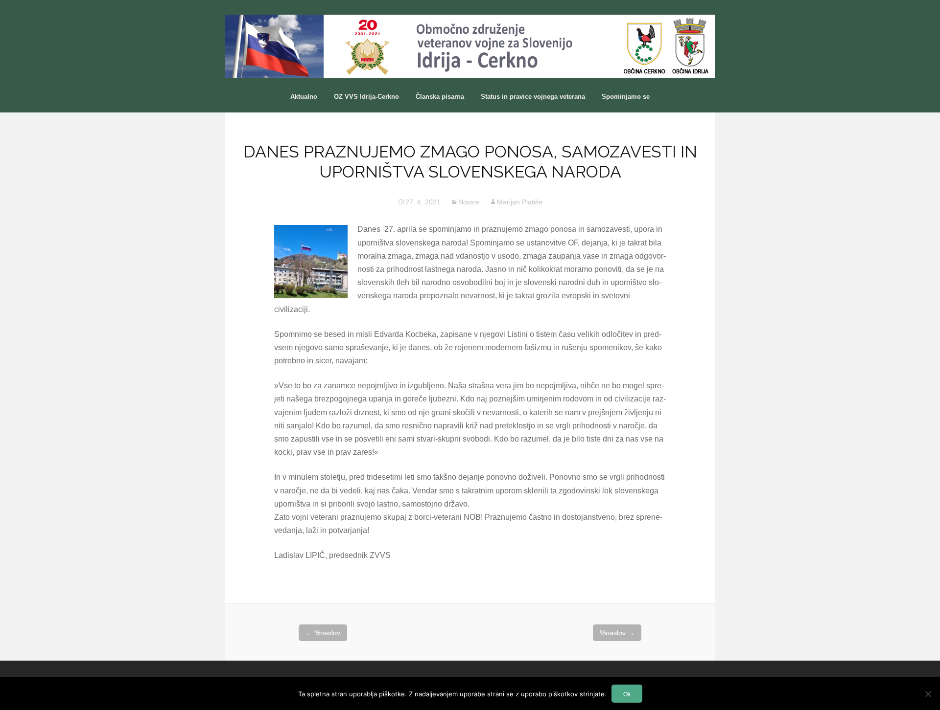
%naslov (323, 633)
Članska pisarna (440, 96)
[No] (928, 694)
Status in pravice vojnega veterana (533, 96)
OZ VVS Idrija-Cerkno (366, 96)
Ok (627, 694)
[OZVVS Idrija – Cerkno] (470, 46)
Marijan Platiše (519, 202)
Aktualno (303, 96)
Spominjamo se (626, 96)
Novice (468, 202)
